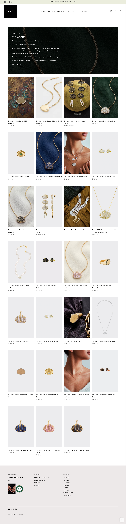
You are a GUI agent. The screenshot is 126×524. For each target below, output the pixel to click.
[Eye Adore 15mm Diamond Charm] (21, 317)
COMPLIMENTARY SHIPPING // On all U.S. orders (63, 2)
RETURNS (66, 483)
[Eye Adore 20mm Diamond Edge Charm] (21, 371)
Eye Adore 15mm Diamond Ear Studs (103, 176)
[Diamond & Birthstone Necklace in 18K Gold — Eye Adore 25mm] (105, 206)
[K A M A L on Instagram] (11, 2)
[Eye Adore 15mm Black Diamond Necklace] (21, 206)
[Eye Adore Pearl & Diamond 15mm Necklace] (21, 262)
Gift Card (66, 480)
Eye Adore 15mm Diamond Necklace (103, 121)
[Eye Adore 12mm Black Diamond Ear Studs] (105, 371)
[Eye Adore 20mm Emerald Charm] (21, 153)
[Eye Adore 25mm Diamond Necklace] (77, 153)
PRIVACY (66, 490)
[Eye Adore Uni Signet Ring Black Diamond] (105, 262)
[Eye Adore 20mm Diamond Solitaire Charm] (49, 371)
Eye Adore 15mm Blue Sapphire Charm (20, 450)
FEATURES (74, 11)
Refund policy (67, 495)
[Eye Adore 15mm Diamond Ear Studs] (105, 153)
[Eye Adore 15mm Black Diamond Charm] (77, 426)
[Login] (116, 11)
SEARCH (66, 485)
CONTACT (66, 487)
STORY (83, 11)
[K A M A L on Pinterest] (9, 2)
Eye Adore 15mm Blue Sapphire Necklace (49, 176)
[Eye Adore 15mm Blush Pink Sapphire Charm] (49, 426)
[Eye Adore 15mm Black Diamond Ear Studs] (49, 262)
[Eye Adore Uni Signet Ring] (77, 317)
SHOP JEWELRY (62, 11)
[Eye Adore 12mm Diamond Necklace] (105, 317)
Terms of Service (68, 492)
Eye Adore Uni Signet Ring (72, 341)
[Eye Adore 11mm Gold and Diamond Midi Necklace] (49, 97)
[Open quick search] (111, 11)
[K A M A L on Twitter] (7, 2)
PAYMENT (66, 478)
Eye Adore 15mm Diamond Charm (18, 341)
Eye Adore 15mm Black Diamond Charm (76, 450)
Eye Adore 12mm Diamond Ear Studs (47, 341)
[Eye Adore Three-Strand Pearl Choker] (77, 206)
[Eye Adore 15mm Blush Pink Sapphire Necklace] (77, 262)
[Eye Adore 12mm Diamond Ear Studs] (49, 317)
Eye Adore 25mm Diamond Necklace (75, 176)
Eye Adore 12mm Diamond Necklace (103, 341)
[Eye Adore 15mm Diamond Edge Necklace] (21, 97)
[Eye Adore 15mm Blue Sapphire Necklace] (49, 153)
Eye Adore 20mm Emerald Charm (18, 176)
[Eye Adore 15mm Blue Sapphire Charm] (21, 426)
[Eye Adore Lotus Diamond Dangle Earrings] (77, 97)
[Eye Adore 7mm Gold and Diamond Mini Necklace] (77, 371)
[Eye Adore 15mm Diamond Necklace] (105, 97)
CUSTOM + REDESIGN (46, 11)
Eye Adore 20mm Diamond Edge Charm (20, 394)
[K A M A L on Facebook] (5, 2)
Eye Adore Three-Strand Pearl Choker (76, 230)
